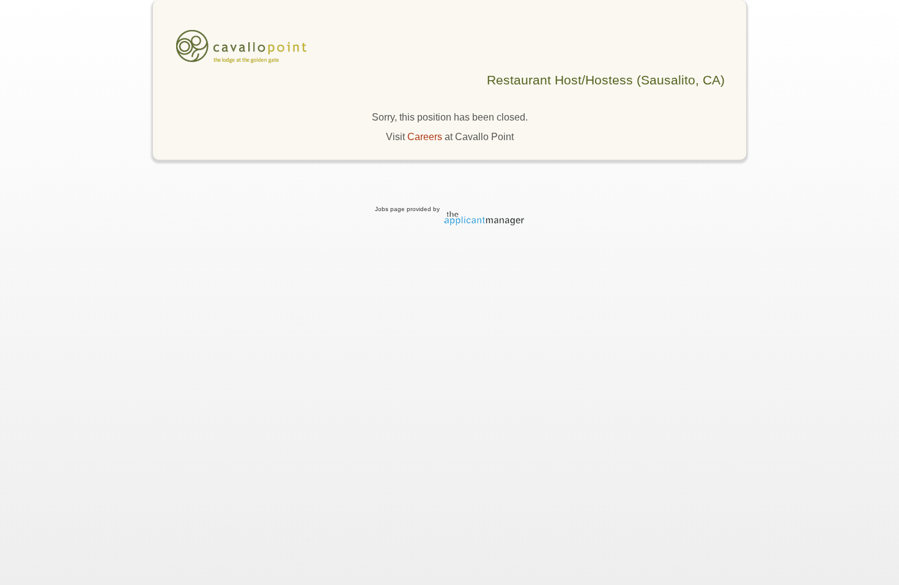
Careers (424, 137)
